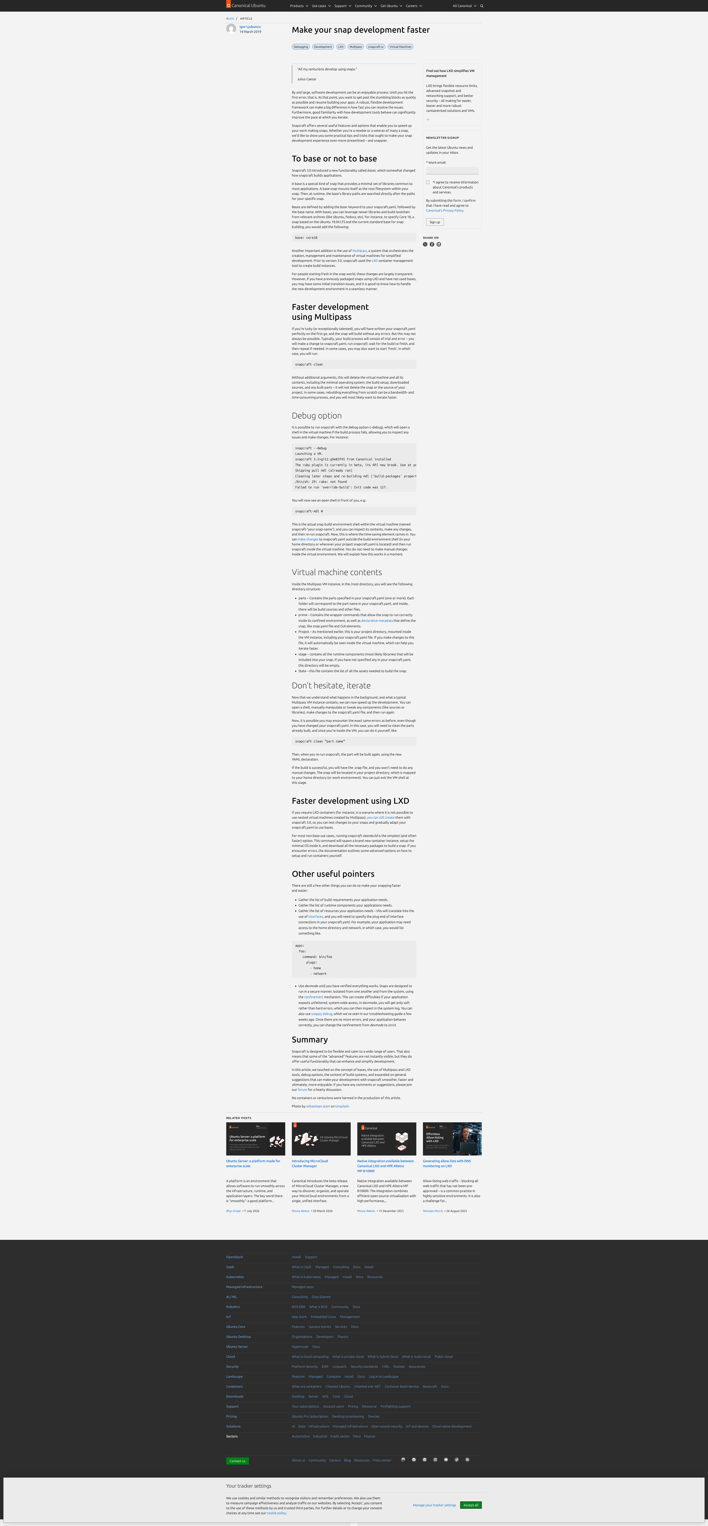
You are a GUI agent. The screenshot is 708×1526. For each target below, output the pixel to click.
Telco (357, 1436)
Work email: (437, 162)
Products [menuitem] (297, 6)
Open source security (386, 1426)
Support (311, 1257)
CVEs (385, 1366)
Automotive (301, 1436)
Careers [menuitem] (411, 6)
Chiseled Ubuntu (338, 1386)
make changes (308, 539)
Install (296, 1257)
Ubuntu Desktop (238, 1336)
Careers (335, 1460)
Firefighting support (395, 1406)
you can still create (381, 817)
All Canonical (462, 6)
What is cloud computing (310, 1356)
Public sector (340, 1436)
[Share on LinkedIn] (439, 245)
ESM (325, 1366)
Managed (322, 1267)
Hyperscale (300, 1346)
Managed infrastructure (244, 1287)
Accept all (471, 1505)
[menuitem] (464, 6)
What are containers (307, 1386)
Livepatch (339, 1366)
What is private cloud (348, 1356)
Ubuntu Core (235, 1326)
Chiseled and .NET (367, 1386)
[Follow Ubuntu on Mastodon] (404, 1460)
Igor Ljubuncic (250, 26)
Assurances (417, 1366)
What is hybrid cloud (383, 1356)
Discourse (369, 1406)
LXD (375, 260)
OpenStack (234, 1257)
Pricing (353, 1406)
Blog (230, 18)
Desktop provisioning (348, 1416)
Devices (373, 1416)
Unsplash (342, 1106)
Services (341, 1326)
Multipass (360, 250)
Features (298, 1326)
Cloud (230, 1356)
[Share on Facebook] (432, 245)
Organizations (302, 1336)
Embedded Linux (323, 1316)
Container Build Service (402, 1386)
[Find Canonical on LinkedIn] (425, 1460)
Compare (334, 1376)
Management (350, 1316)
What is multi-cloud (416, 1356)
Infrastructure (319, 1426)
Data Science (321, 1297)
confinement (313, 997)
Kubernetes (235, 1277)
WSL (325, 1396)
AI (293, 1426)
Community (340, 1306)
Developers (325, 1336)
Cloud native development (452, 1426)
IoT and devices (417, 1426)
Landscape (234, 1376)
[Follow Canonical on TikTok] (457, 1460)
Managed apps (303, 1287)
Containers (234, 1386)
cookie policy (276, 1513)
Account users (333, 1406)
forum (302, 1089)
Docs (356, 1267)
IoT (228, 1316)
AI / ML (231, 1297)
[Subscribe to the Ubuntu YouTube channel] (447, 1460)
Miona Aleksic (301, 1211)
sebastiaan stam (318, 1106)
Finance (369, 1436)
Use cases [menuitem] (319, 6)
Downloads (234, 1396)
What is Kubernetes (306, 1277)
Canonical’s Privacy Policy (444, 210)
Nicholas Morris (433, 1211)
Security (232, 1366)
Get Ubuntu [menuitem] (389, 6)
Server (313, 1396)
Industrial (320, 1436)
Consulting (341, 1267)
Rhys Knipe (233, 1211)
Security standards (364, 1366)
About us (298, 1460)
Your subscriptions (305, 1406)
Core (336, 1396)
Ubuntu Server (237, 1346)
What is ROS (318, 1306)
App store (299, 1316)
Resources (375, 1277)
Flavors (343, 1336)
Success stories (320, 1326)
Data (301, 1426)
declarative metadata (377, 620)
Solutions (233, 1426)
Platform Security (305, 1366)
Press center (382, 1460)
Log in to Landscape (383, 1376)
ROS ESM (298, 1306)
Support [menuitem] (340, 6)
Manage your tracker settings (434, 1505)
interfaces (315, 916)
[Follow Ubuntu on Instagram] (436, 1460)
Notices (399, 1366)
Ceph (230, 1267)
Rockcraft (430, 1386)
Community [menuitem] (363, 6)
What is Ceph (301, 1267)
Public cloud (444, 1356)
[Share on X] (425, 245)
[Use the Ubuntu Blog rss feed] (468, 1460)
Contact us (237, 1461)
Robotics (233, 1306)
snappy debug (321, 1013)
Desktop (298, 1396)
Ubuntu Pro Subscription (310, 1416)
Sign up (435, 222)
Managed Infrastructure (350, 1426)
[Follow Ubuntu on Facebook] (415, 1460)
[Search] (481, 6)
